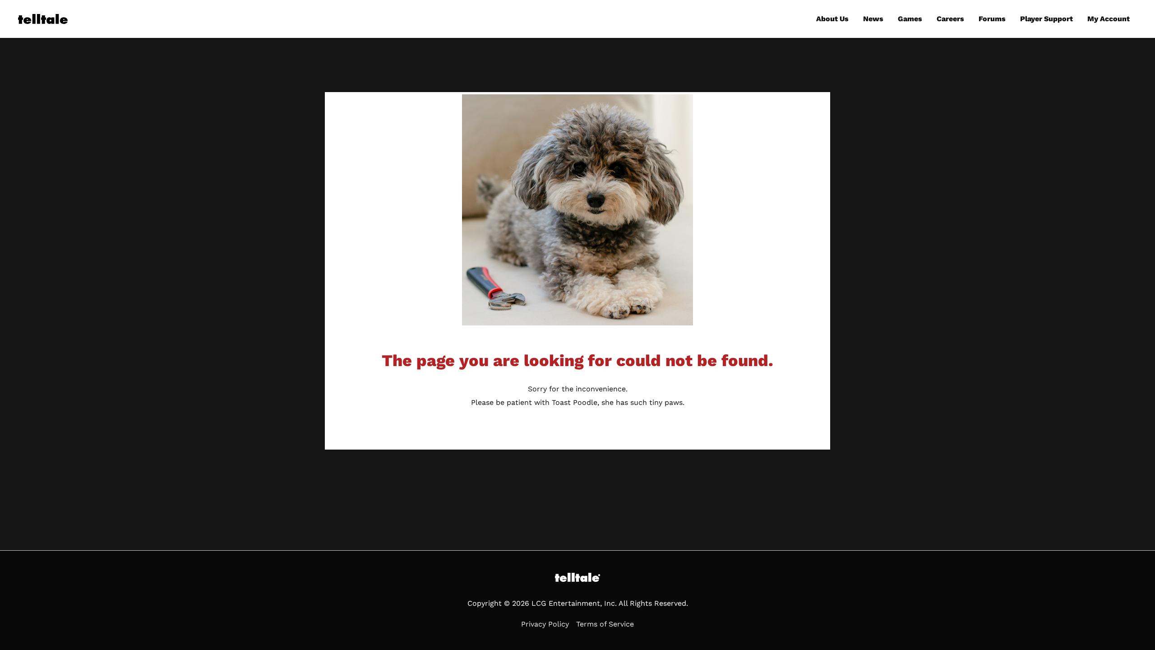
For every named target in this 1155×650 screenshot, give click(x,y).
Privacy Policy (545, 624)
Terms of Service (605, 624)
